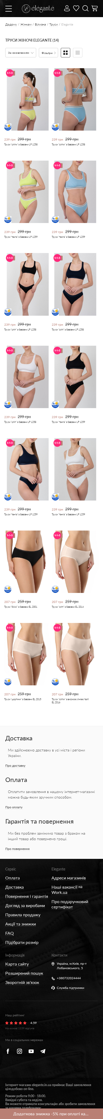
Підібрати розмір (22, 942)
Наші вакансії (64, 886)
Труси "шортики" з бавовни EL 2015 (22, 699)
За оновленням (19, 52)
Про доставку (15, 766)
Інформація (15, 955)
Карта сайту (17, 963)
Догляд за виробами (25, 905)
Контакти (59, 955)
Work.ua (59, 892)
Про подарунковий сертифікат (70, 904)
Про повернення (17, 849)
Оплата (12, 877)
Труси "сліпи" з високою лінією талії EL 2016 (70, 701)
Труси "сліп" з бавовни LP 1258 (20, 329)
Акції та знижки (20, 923)
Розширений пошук (24, 973)
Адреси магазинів (69, 877)
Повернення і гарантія (26, 896)
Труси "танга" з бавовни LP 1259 (21, 236)
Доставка (14, 886)
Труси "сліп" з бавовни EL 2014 (68, 606)
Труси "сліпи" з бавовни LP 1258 (21, 144)
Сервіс (10, 869)
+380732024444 (69, 978)
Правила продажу (22, 914)
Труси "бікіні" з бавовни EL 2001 (20, 606)
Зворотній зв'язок (22, 982)
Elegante (58, 869)
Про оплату (13, 807)
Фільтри (48, 53)
